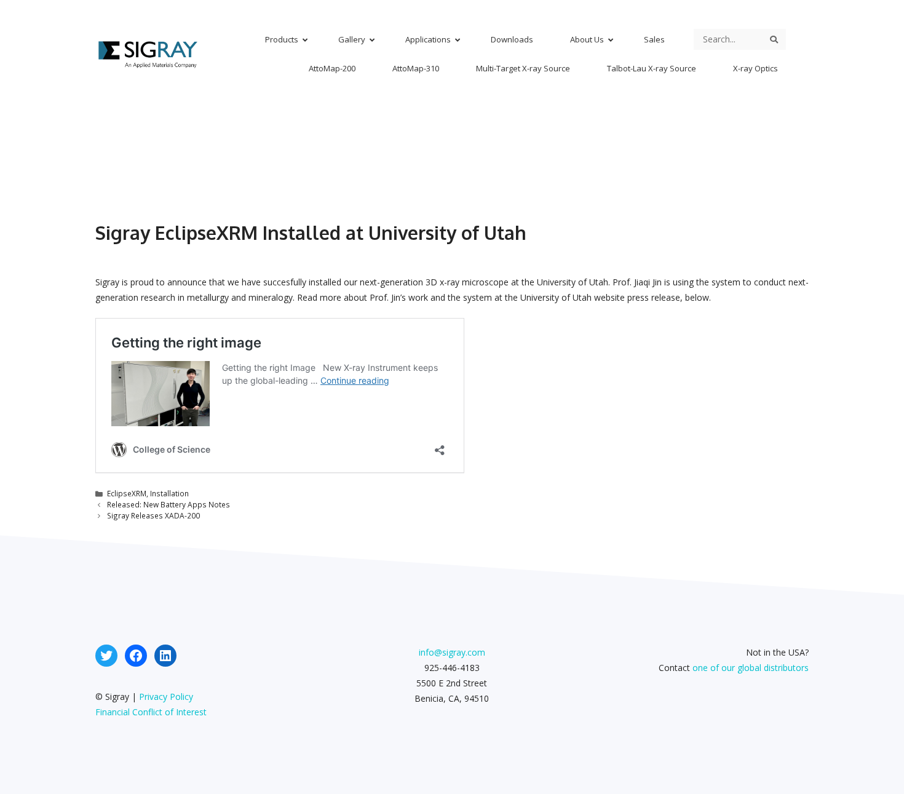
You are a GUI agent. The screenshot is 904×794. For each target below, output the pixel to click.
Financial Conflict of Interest (151, 712)
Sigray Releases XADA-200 (153, 515)
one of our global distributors (750, 667)
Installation (169, 493)
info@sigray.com (452, 652)
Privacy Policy (166, 696)
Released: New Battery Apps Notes (168, 504)
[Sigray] (147, 52)
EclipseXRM (126, 493)
